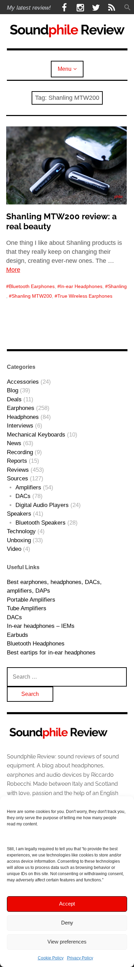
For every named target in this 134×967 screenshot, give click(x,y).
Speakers (19, 513)
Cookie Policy (51, 958)
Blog (12, 390)
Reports (17, 461)
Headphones (23, 417)
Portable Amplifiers (31, 599)
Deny (67, 923)
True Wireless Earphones (84, 296)
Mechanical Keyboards (36, 434)
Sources (17, 478)
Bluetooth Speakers (40, 522)
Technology (21, 531)
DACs (23, 496)
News (14, 443)
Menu (64, 69)
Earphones (20, 408)
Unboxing (19, 540)
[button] (127, 7)
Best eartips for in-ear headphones (51, 652)
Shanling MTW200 (32, 296)
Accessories (23, 382)
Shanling (117, 286)
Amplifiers (28, 487)
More (13, 269)
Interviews (20, 425)
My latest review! (29, 7)
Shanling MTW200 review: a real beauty (61, 221)
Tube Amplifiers (26, 608)
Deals (14, 399)
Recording (20, 452)
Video (14, 549)
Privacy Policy (80, 958)
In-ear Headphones (81, 286)
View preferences (67, 942)
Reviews (18, 470)
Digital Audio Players (42, 505)
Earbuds (17, 635)
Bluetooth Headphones (36, 643)
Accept (67, 904)
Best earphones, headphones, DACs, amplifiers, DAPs (54, 586)
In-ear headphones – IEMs (41, 626)
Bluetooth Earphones (32, 286)
